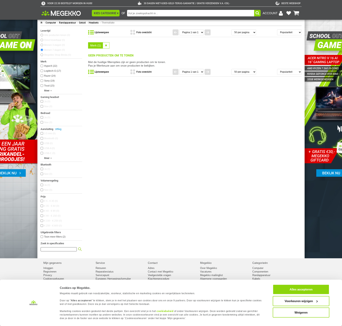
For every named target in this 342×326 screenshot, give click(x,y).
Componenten (260, 271)
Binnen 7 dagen (54, 50)
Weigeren (301, 312)
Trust (49, 85)
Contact (153, 262)
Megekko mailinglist (211, 275)
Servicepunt (102, 275)
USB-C (49, 153)
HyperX (50, 66)
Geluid (82, 22)
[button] (106, 13)
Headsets (94, 22)
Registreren (49, 271)
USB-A (49, 148)
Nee (47, 106)
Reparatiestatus (105, 271)
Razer (49, 75)
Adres (151, 268)
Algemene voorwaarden (213, 278)
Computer (51, 22)
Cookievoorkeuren (53, 278)
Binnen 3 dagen (54, 45)
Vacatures (206, 271)
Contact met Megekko (160, 271)
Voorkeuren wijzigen (299, 301)
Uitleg (58, 129)
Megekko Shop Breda (57, 55)
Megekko (206, 262)
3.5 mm (49, 133)
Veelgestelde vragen (159, 275)
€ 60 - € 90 (51, 211)
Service (100, 262)
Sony (49, 80)
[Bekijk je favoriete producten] (288, 13)
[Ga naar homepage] (41, 22)
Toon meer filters (55, 236)
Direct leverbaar (54, 40)
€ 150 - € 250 (52, 220)
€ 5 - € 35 (50, 201)
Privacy (47, 275)
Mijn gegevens (52, 262)
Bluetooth (50, 138)
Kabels (256, 278)
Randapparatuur (67, 22)
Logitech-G (52, 71)
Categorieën (260, 262)
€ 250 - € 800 (52, 225)
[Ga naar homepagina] (65, 13)
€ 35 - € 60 (51, 206)
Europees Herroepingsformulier (113, 278)
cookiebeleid (165, 311)
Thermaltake (108, 22)
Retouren (101, 268)
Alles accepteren (301, 289)
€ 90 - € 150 (52, 215)
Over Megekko (208, 268)
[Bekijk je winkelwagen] (296, 13)
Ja (46, 101)
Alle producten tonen (56, 35)
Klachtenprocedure (158, 278)
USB (48, 143)
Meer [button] (46, 90)
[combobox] (190, 13)
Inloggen (48, 268)
